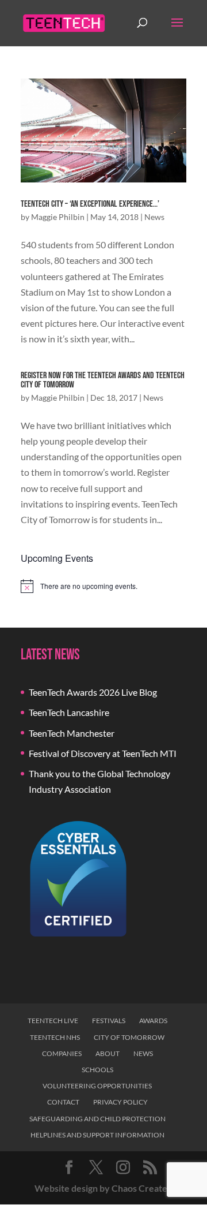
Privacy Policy (120, 1102)
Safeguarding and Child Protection (97, 1118)
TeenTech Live (53, 1020)
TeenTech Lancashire (69, 712)
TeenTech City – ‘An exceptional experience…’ (90, 204)
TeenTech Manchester (71, 733)
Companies (62, 1053)
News (154, 217)
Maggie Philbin (58, 217)
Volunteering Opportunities (97, 1085)
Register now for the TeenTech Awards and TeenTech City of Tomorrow (103, 380)
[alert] (103, 586)
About (107, 1053)
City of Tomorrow (129, 1037)
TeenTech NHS (55, 1037)
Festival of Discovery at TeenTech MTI (103, 753)
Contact (63, 1102)
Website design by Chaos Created (103, 1187)
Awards (153, 1020)
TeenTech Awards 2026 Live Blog (93, 692)
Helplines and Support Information (97, 1135)
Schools (97, 1069)
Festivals (108, 1020)
